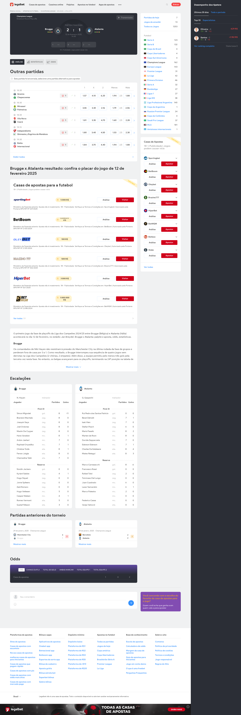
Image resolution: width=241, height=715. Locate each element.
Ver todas (19, 318)
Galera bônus (45, 682)
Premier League (162, 71)
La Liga (162, 76)
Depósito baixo (75, 641)
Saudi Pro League (162, 120)
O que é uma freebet (135, 668)
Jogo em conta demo (136, 664)
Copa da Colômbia (162, 116)
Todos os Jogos (160, 26)
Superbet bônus (46, 677)
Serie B (162, 44)
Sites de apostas (18, 641)
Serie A (162, 40)
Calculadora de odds (135, 646)
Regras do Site (162, 664)
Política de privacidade (166, 646)
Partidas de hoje (160, 17)
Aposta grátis (45, 668)
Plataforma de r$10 (77, 664)
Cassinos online (56, 4)
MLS (162, 125)
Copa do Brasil (162, 49)
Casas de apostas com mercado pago (20, 683)
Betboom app (45, 655)
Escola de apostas (134, 641)
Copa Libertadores (162, 53)
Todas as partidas (105, 641)
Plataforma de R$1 (76, 646)
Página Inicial (15, 11)
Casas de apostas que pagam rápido (20, 665)
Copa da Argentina (162, 107)
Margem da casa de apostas (135, 651)
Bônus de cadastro (48, 664)
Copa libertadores (105, 655)
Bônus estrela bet (47, 673)
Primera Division (162, 80)
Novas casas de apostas (21, 653)
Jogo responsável (163, 659)
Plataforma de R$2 (77, 650)
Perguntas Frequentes (136, 673)
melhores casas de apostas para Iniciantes (22, 658)
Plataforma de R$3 (77, 655)
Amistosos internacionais (162, 129)
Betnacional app (46, 650)
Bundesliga (162, 89)
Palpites (70, 4)
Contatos (159, 641)
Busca (167, 4)
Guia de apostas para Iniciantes (136, 658)
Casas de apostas (37, 4)
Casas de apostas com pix (22, 670)
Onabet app (44, 646)
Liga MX (162, 98)
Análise (106, 200)
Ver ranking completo (204, 46)
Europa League (162, 67)
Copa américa (103, 650)
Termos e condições (164, 655)
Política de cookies (164, 650)
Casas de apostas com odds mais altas (20, 676)
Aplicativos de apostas (50, 641)
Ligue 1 (162, 93)
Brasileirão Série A (106, 659)
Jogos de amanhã (160, 22)
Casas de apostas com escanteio (20, 647)
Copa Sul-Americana (162, 58)
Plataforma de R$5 (77, 659)
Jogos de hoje (103, 646)
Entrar (176, 4)
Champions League (48, 11)
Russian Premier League (162, 111)
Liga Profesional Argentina (162, 102)
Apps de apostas (106, 4)
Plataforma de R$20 (77, 668)
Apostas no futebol (86, 4)
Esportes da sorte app (49, 659)
